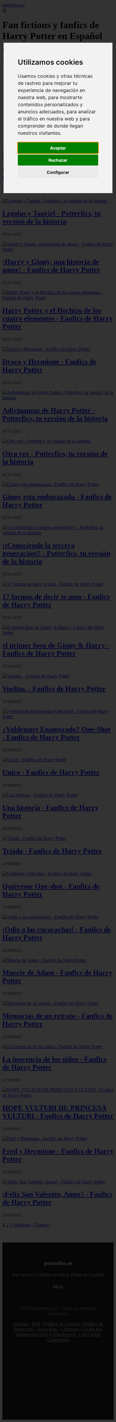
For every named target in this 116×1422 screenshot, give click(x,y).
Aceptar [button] (58, 147)
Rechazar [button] (58, 160)
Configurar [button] (58, 172)
